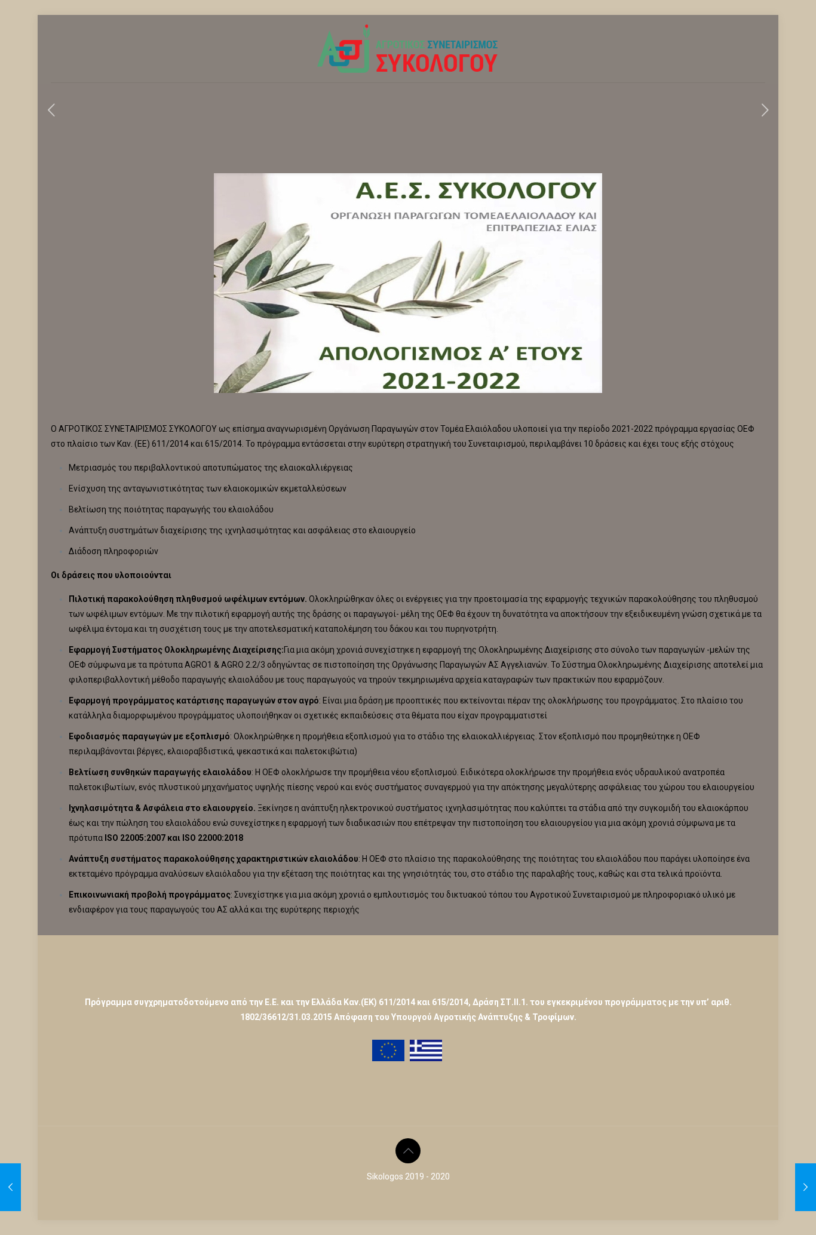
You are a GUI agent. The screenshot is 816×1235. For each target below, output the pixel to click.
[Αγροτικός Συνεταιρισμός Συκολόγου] (408, 48)
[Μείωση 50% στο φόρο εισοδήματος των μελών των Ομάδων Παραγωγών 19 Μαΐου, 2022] (10, 1187)
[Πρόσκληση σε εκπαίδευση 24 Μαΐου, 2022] (805, 1187)
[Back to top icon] (408, 1150)
